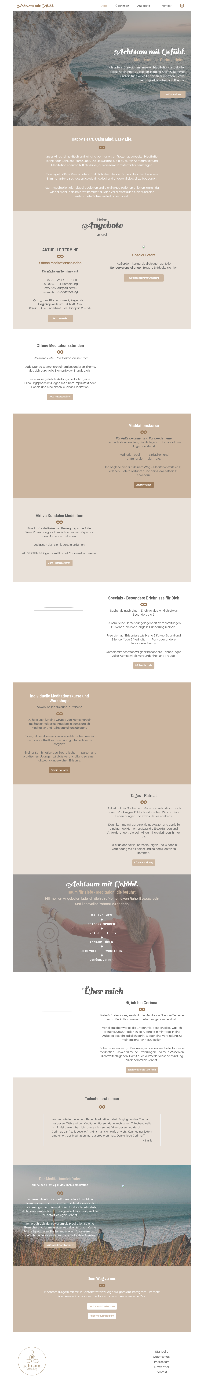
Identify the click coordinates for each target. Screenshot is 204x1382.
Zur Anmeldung (67, 284)
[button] (145, 6)
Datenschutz (161, 1356)
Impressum (161, 1361)
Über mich (122, 5)
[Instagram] (182, 6)
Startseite (161, 1351)
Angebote (143, 5)
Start (104, 5)
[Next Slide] (157, 1130)
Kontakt (166, 5)
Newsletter (161, 1367)
